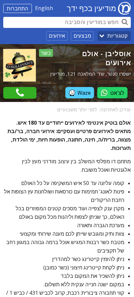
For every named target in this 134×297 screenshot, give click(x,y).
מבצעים (82, 35)
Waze (84, 93)
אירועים (57, 35)
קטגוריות (117, 36)
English (44, 8)
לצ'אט (117, 93)
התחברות (17, 8)
